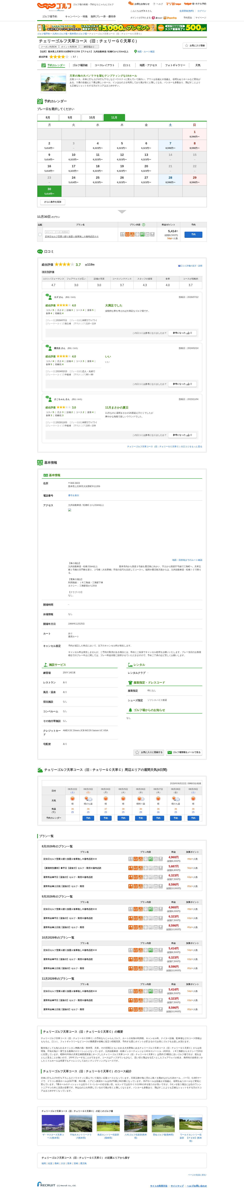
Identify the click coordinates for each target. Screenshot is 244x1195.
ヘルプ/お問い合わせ (197, 1186)
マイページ (200, 17)
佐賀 (50, 1163)
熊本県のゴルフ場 (78, 33)
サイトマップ (177, 1186)
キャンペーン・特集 (76, 16)
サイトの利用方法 (158, 1186)
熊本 (69, 1163)
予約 (193, 234)
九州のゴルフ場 (59, 33)
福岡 (44, 1163)
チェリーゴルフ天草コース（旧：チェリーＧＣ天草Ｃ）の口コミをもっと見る (164, 446)
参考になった (182, 332)
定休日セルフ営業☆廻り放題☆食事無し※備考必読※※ (72, 236)
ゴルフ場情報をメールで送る (187, 752)
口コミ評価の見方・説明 (191, 266)
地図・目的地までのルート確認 (187, 560)
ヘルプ (159, 4)
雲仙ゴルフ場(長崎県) (163, 1134)
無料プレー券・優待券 (103, 16)
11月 (114, 117)
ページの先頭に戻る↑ (197, 1175)
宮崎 (76, 1163)
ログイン (202, 11)
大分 (63, 1163)
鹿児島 (83, 1163)
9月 (70, 117)
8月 (48, 117)
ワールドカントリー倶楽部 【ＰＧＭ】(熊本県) (191, 1137)
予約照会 (187, 17)
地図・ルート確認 (146, 51)
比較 (40, 224)
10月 (92, 117)
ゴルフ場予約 (49, 16)
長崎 (56, 1163)
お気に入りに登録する (152, 752)
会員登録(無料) (187, 11)
